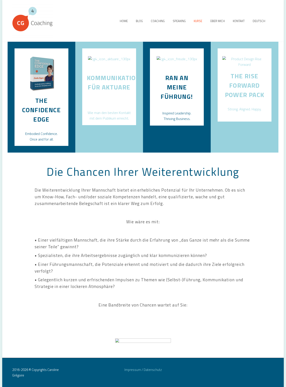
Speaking (179, 21)
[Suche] (274, 21)
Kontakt (239, 21)
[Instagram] (266, 370)
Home (124, 21)
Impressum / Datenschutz (143, 370)
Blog (139, 21)
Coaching (158, 21)
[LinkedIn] (261, 370)
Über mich (217, 21)
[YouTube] (272, 370)
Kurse (198, 21)
